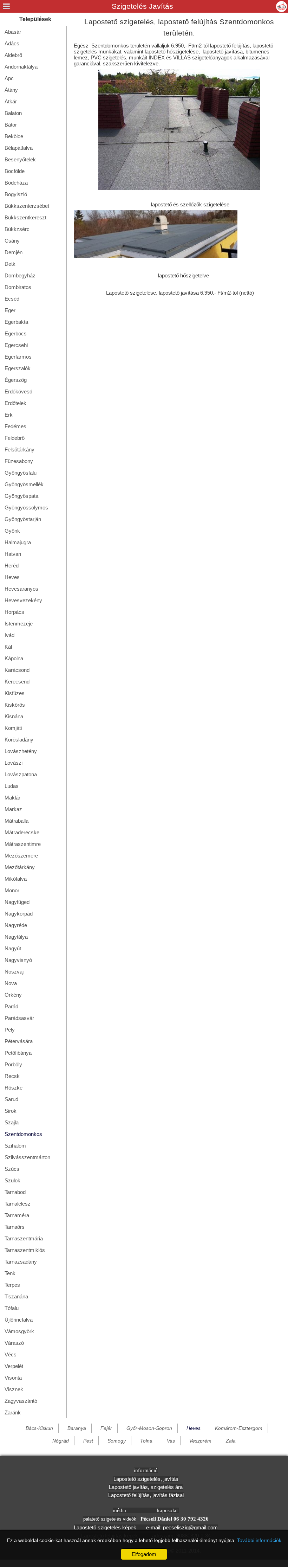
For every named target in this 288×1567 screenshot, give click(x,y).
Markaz (13, 809)
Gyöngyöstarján (23, 519)
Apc (9, 78)
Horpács (14, 612)
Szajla (12, 1122)
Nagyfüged (17, 902)
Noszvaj (14, 972)
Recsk (12, 1076)
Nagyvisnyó (18, 960)
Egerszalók (18, 368)
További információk (259, 1540)
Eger (10, 310)
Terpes (12, 1285)
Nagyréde (16, 925)
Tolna (146, 1441)
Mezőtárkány (20, 867)
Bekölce (14, 136)
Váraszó (14, 1343)
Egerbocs (16, 333)
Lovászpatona (21, 774)
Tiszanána (16, 1296)
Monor (12, 890)
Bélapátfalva (19, 148)
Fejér (106, 1428)
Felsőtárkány (19, 449)
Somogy (116, 1441)
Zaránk (13, 1412)
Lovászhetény (21, 751)
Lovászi (13, 763)
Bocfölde (15, 171)
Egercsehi (16, 345)
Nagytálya (16, 937)
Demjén (13, 252)
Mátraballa (16, 821)
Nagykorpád (19, 914)
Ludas (12, 786)
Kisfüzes (15, 693)
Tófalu (12, 1308)
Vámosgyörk (19, 1331)
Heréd (12, 566)
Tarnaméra (17, 1215)
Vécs (11, 1354)
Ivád (9, 635)
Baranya (76, 1428)
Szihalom (15, 1146)
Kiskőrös (15, 705)
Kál (8, 647)
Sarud (11, 1099)
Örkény (13, 995)
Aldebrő (13, 55)
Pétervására (19, 1041)
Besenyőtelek (20, 159)
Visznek (14, 1389)
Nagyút (13, 948)
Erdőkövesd (18, 391)
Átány (11, 90)
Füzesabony (19, 461)
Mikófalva (16, 879)
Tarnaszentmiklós (25, 1250)
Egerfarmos (18, 357)
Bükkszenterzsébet (27, 206)
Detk (10, 264)
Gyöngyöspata (21, 496)
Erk (9, 415)
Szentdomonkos (23, 1134)
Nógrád (60, 1441)
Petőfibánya (18, 1053)
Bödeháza (16, 183)
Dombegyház (20, 275)
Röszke (13, 1088)
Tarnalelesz (18, 1204)
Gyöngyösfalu (21, 473)
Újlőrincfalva (19, 1320)
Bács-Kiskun (39, 1428)
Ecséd (12, 299)
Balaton (13, 113)
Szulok (12, 1180)
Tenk (10, 1273)
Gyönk (12, 531)
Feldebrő (15, 438)
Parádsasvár (19, 1018)
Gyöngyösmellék (24, 484)
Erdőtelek (15, 403)
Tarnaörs (15, 1227)
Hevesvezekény (23, 600)
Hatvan (13, 554)
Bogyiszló (16, 194)
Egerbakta (16, 322)
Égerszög (16, 380)
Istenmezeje (19, 624)
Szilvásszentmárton (27, 1157)
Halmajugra (18, 542)
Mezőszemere (21, 856)
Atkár (11, 101)
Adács (12, 43)
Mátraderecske (22, 832)
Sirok (11, 1111)
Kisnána (14, 716)
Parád (11, 1006)
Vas (171, 1441)
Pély (10, 1030)
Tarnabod (15, 1192)
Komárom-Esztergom (238, 1428)
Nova (11, 983)
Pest (88, 1441)
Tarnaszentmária (24, 1238)
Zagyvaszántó (21, 1401)
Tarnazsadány (21, 1262)
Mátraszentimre (23, 844)
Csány (12, 241)
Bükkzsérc (17, 229)
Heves (12, 577)
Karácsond (17, 670)
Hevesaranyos (21, 589)
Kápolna (14, 658)
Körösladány (19, 740)
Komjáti (13, 728)
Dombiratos (18, 287)
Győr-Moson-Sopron (149, 1428)
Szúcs (12, 1169)
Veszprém (200, 1441)
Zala (231, 1441)
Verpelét (14, 1366)
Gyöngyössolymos (26, 507)
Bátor (11, 125)
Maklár (12, 798)
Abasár (13, 32)
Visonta (13, 1378)
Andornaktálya (21, 67)
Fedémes (15, 426)
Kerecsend (17, 682)
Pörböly (13, 1064)
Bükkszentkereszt (25, 217)
